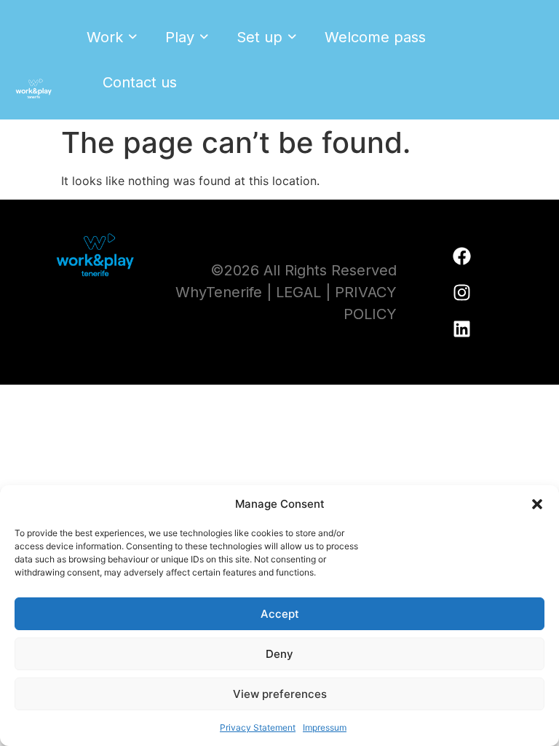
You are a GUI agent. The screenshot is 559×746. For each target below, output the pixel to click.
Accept (280, 614)
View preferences (280, 694)
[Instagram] (462, 292)
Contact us (140, 82)
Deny (279, 654)
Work (105, 37)
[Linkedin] (462, 328)
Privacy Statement (258, 727)
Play (179, 37)
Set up (259, 37)
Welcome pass (375, 37)
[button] (537, 504)
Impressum (324, 727)
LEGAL (298, 292)
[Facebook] (462, 255)
